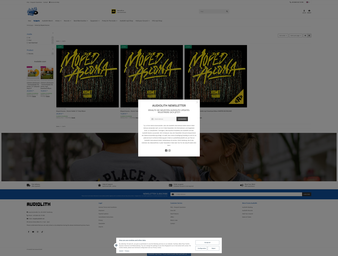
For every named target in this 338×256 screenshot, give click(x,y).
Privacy (127, 251)
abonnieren (182, 119)
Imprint (121, 251)
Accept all (207, 242)
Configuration (202, 248)
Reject (213, 248)
